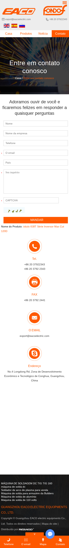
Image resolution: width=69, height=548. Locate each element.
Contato (60, 33)
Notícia (43, 33)
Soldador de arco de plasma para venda (24, 490)
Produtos (26, 33)
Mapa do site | (50, 523)
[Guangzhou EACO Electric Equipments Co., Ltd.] (34, 10)
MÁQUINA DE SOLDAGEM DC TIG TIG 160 (26, 483)
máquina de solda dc (13, 486)
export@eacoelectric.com (18, 19)
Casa (8, 33)
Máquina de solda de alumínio (18, 496)
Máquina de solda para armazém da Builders (27, 493)
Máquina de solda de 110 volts (19, 499)
